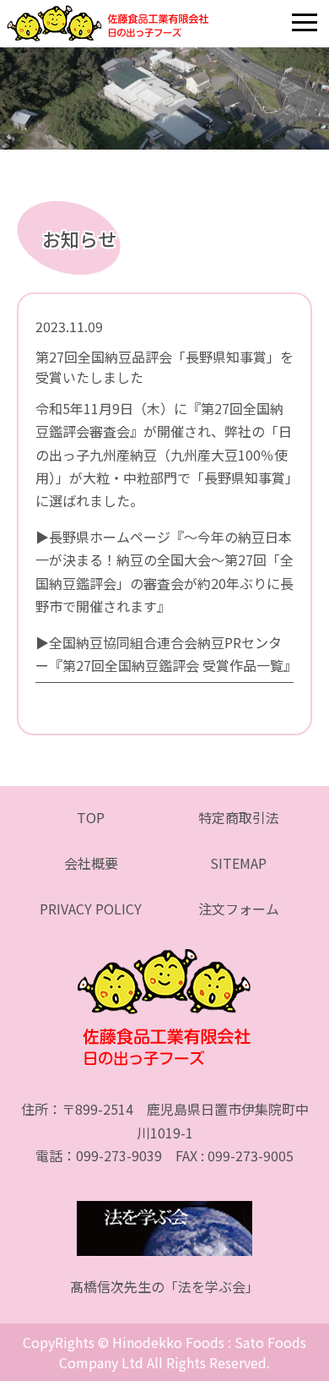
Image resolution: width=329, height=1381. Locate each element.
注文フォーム (238, 908)
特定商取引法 (238, 817)
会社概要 (91, 863)
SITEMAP (238, 863)
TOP (91, 817)
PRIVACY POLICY (91, 908)
